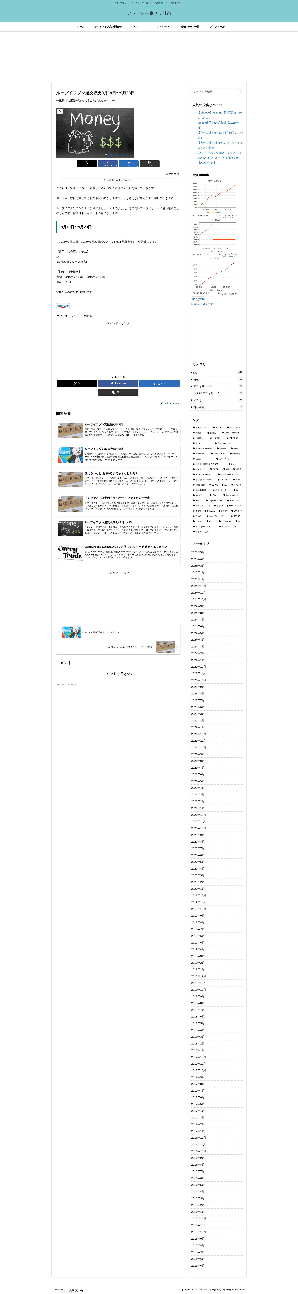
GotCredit (113, 155)
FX (61, 316)
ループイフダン (74, 316)
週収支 (89, 316)
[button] (150, 163)
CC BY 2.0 (126, 155)
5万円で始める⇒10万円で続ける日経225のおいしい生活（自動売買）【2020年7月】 (219, 158)
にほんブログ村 (201, 303)
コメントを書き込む (118, 674)
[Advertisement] (149, 56)
